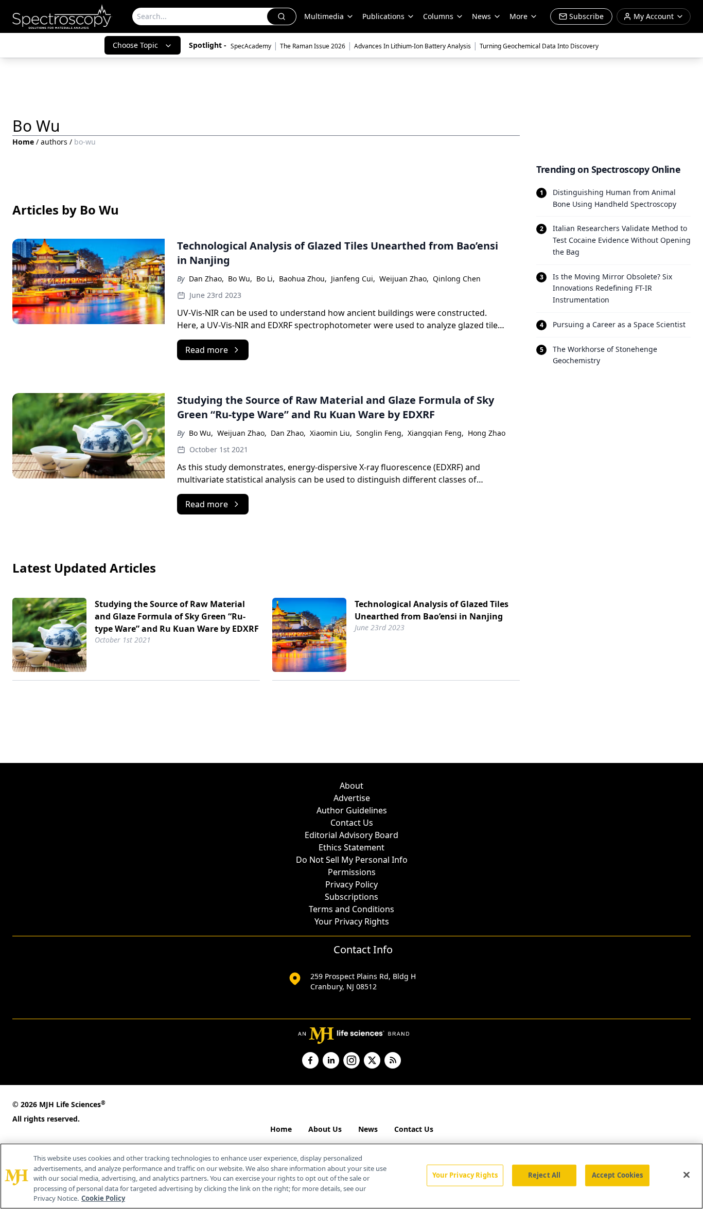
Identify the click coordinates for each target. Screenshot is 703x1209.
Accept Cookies (617, 1175)
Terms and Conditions (351, 909)
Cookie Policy (103, 1198)
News (368, 1129)
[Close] (686, 1175)
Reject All (544, 1175)
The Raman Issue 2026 (312, 46)
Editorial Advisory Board (351, 835)
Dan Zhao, (206, 278)
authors (54, 142)
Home (23, 142)
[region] (351, 1176)
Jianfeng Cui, (353, 278)
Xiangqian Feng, (436, 433)
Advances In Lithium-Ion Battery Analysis (412, 46)
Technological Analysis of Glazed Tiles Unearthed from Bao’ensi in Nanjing (431, 610)
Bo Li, (265, 278)
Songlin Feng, (379, 433)
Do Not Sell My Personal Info (352, 859)
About (351, 785)
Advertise (351, 798)
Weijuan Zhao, (404, 278)
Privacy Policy (351, 884)
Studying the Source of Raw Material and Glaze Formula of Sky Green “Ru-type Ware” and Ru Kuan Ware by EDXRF (177, 616)
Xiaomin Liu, (331, 433)
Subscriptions (351, 896)
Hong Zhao (486, 433)
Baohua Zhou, (303, 278)
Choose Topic (135, 45)
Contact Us (351, 822)
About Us (325, 1129)
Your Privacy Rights (351, 921)
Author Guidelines (352, 810)
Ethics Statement (351, 847)
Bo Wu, (240, 278)
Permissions (352, 872)
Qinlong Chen (457, 278)
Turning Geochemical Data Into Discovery (539, 46)
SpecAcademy (251, 46)
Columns (438, 16)
